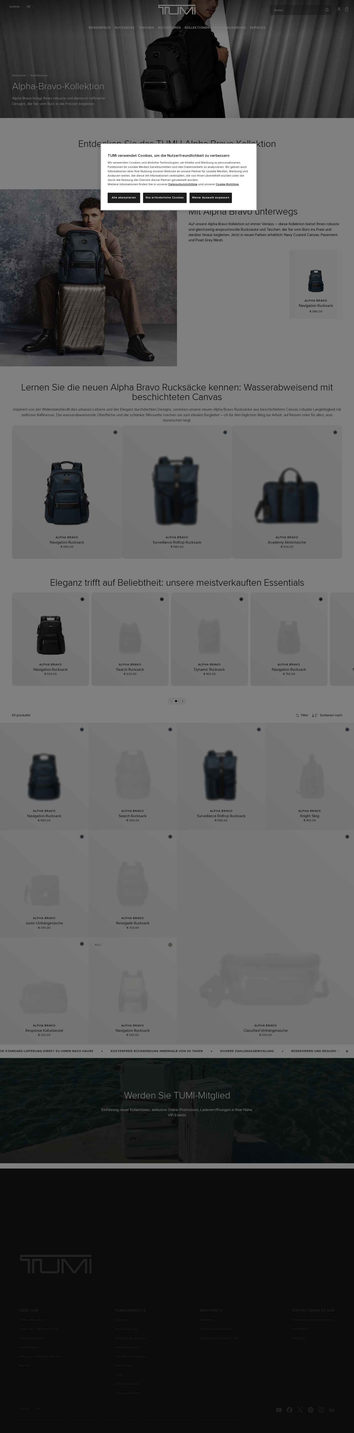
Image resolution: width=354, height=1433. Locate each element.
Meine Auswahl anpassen (210, 197)
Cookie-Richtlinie (227, 184)
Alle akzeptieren (124, 197)
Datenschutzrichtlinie (182, 184)
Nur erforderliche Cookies (165, 197)
